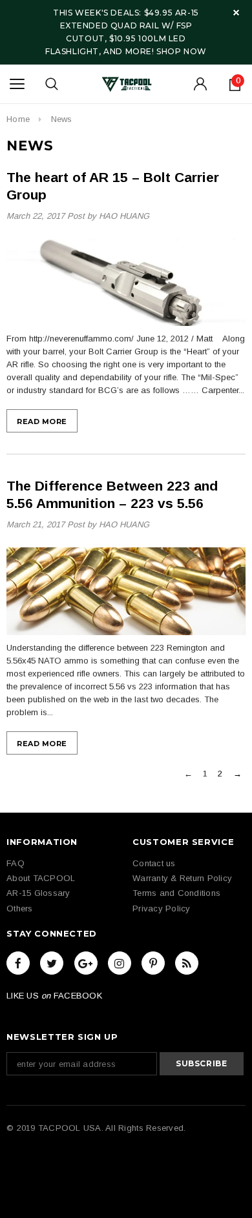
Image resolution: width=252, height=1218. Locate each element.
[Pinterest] (153, 963)
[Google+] (86, 963)
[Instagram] (119, 963)
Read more (42, 421)
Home (18, 119)
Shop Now (181, 51)
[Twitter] (51, 963)
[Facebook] (18, 963)
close (236, 12)
